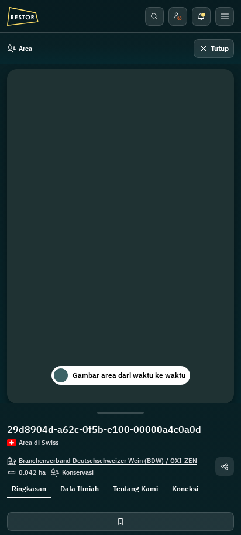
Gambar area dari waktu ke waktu (129, 375)
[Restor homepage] (23, 16)
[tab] (29, 487)
